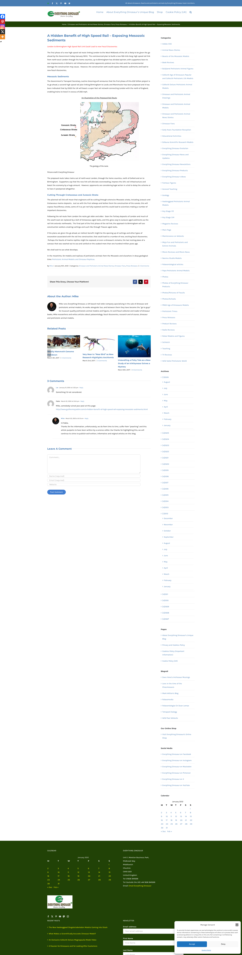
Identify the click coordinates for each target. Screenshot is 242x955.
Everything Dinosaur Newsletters (176, 164)
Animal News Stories (171, 50)
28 (186, 824)
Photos (165, 277)
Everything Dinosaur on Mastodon (176, 766)
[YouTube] (60, 916)
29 (191, 824)
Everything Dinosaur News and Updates (175, 156)
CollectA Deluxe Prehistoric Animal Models (177, 86)
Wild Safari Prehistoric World (174, 361)
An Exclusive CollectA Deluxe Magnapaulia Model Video (72, 940)
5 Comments (67, 361)
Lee (57, 387)
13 (181, 816)
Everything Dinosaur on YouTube (176, 785)
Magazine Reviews (170, 224)
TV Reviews (167, 355)
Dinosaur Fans (120, 266)
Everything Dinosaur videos (174, 177)
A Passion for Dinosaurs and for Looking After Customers (73, 946)
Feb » (169, 831)
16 (162, 820)
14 (186, 816)
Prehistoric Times (169, 311)
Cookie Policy (206, 950)
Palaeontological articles (172, 264)
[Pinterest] (2, 21)
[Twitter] (52, 916)
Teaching (166, 348)
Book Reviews (168, 62)
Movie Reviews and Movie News (176, 252)
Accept (192, 944)
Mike (51, 266)
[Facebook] (2, 16)
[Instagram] (2, 26)
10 (167, 816)
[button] (237, 925)
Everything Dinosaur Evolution (175, 148)
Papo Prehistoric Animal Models (176, 270)
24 (167, 824)
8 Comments (102, 370)
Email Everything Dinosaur (140, 886)
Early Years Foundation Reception (176, 130)
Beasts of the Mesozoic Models (175, 56)
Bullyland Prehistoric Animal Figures (177, 68)
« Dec (163, 831)
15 (191, 816)
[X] (2, 31)
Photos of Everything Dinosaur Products (175, 285)
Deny (223, 944)
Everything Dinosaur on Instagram (177, 760)
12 (176, 816)
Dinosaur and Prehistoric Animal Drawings (176, 96)
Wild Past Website (170, 718)
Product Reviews (169, 324)
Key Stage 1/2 (168, 211)
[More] (2, 36)
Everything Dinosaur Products (175, 170)
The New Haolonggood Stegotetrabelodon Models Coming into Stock (78, 927)
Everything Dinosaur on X (173, 779)
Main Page (166, 230)
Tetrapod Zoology (169, 712)
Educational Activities (171, 136)
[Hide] (1, 42)
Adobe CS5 (167, 44)
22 (191, 820)
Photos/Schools (169, 299)
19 (176, 820)
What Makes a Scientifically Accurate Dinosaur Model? (72, 934)
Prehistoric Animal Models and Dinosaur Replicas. (73, 259)
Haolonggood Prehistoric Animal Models (176, 203)
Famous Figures (169, 183)
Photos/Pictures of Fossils (173, 293)
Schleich (166, 342)
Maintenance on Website (173, 236)
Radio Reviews (168, 330)
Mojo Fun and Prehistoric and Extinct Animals (175, 244)
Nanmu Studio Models (172, 258)
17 (166, 820)
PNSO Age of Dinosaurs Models (175, 305)
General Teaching (169, 189)
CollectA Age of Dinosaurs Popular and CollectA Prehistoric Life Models (177, 76)
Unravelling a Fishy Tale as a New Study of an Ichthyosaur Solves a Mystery (99, 363)
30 (162, 828)
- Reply (80, 387)
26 (176, 824)
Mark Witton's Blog (170, 693)
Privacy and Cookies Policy (173, 645)
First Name (128, 938)
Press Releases (132, 266)
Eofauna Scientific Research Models (177, 142)
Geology (165, 195)
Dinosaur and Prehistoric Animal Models (176, 106)
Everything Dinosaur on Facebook (176, 754)
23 (162, 824)
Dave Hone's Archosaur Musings (176, 677)
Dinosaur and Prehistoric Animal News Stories (96, 266)
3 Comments (144, 266)
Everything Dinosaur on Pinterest (176, 773)
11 (171, 816)
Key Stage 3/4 (168, 217)
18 (171, 820)
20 (181, 820)
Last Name (128, 950)
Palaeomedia (167, 699)
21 (186, 820)
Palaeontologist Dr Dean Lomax (175, 706)
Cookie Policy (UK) (170, 661)
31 (167, 828)
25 (172, 824)
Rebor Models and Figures (173, 336)
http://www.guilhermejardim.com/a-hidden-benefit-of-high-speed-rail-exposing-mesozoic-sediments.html (102, 409)
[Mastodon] (64, 916)
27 (181, 824)
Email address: (130, 927)
